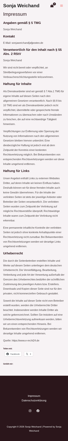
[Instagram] (30, 410)
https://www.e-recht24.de (25, 340)
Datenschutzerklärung (34, 400)
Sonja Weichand (21, 5)
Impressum (34, 396)
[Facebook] (38, 410)
